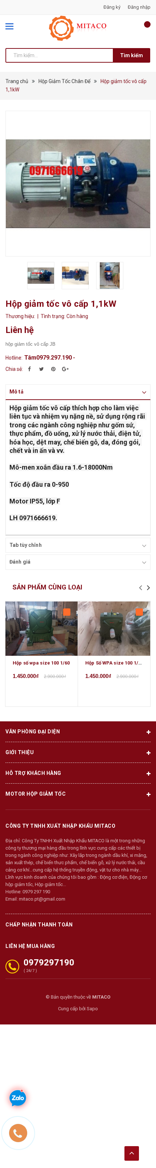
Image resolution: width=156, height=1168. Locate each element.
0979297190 (49, 962)
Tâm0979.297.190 (48, 357)
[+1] (65, 369)
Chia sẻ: (14, 369)
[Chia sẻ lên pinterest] (53, 369)
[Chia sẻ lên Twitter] (41, 369)
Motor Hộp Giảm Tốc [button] (35, 794)
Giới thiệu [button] (19, 752)
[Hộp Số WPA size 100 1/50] (114, 628)
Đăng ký (111, 7)
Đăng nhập (139, 7)
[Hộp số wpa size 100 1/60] (41, 628)
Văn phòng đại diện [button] (32, 731)
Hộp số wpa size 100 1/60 (41, 663)
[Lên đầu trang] (131, 1153)
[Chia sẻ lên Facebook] (29, 369)
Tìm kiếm (131, 55)
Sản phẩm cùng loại (47, 587)
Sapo (92, 1008)
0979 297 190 (36, 891)
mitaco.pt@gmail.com (42, 899)
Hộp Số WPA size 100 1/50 (114, 663)
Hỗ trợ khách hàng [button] (33, 773)
